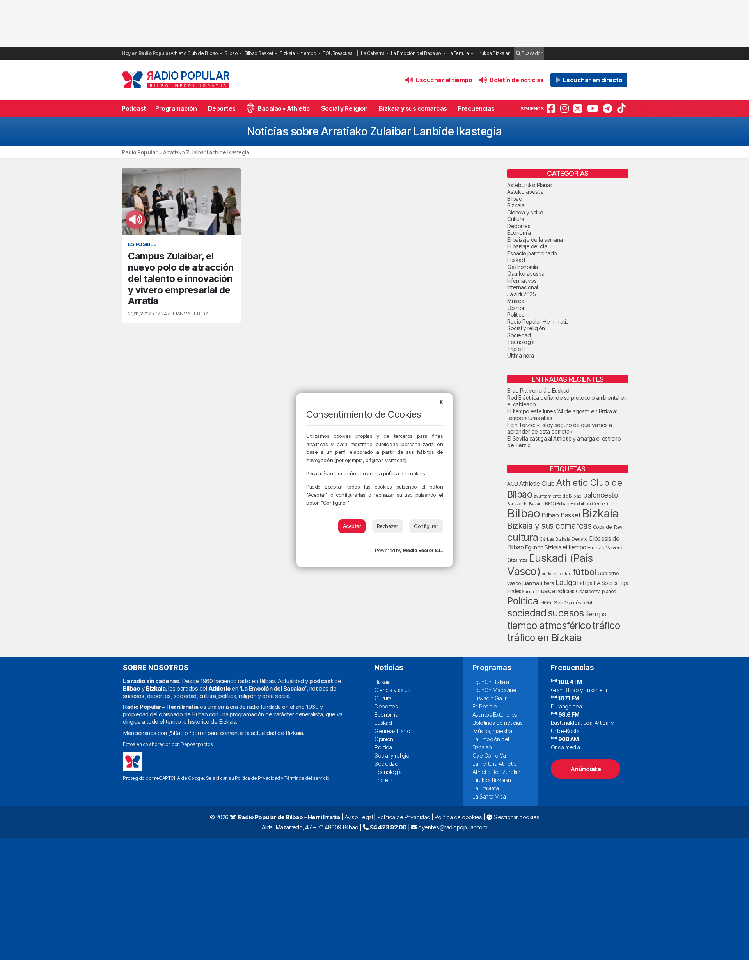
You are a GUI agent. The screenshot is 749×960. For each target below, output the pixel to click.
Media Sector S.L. (423, 550)
